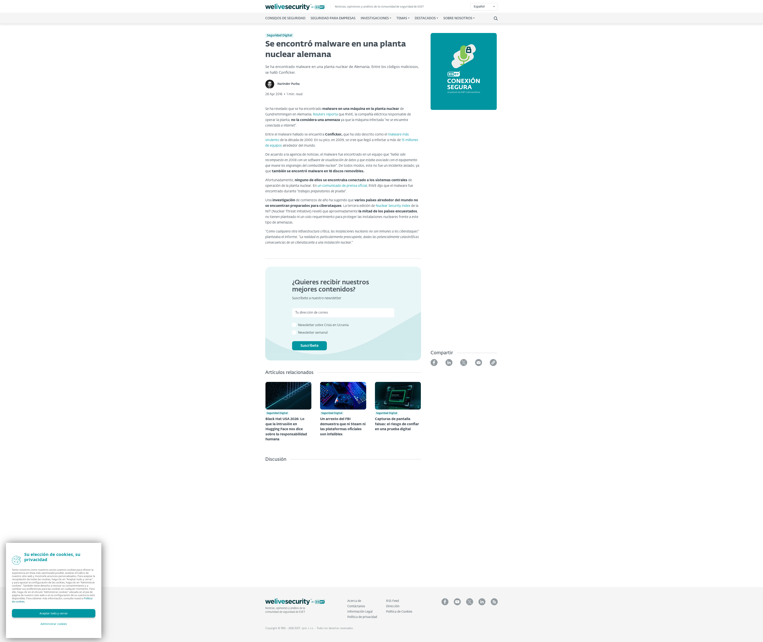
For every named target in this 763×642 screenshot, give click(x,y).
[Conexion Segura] (464, 74)
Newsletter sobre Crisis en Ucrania (323, 325)
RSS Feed (392, 600)
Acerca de (354, 600)
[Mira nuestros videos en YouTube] (457, 601)
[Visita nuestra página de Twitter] (469, 601)
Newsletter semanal (313, 332)
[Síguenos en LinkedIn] (481, 601)
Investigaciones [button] (375, 18)
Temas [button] (401, 18)
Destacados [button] (425, 18)
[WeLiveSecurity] (297, 7)
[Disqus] (343, 521)
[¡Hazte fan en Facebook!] (445, 601)
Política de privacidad (362, 617)
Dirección (392, 606)
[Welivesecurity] (295, 601)
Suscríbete (309, 346)
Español (479, 6)
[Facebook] (434, 362)
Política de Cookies (399, 611)
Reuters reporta (325, 114)
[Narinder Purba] (271, 84)
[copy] (493, 362)
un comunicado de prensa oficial (342, 186)
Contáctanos (356, 606)
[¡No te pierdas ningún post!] (494, 601)
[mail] (478, 362)
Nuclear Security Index (393, 206)
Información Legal (360, 611)
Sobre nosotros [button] (457, 18)
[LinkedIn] (448, 362)
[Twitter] (463, 362)
